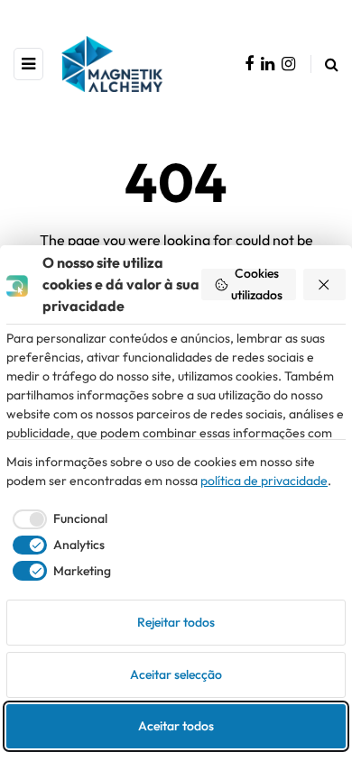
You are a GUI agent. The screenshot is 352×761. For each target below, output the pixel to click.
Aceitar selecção (176, 674)
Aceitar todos (176, 726)
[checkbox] (56, 519)
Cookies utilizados (257, 284)
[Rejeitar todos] (325, 284)
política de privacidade (264, 480)
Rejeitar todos (176, 622)
